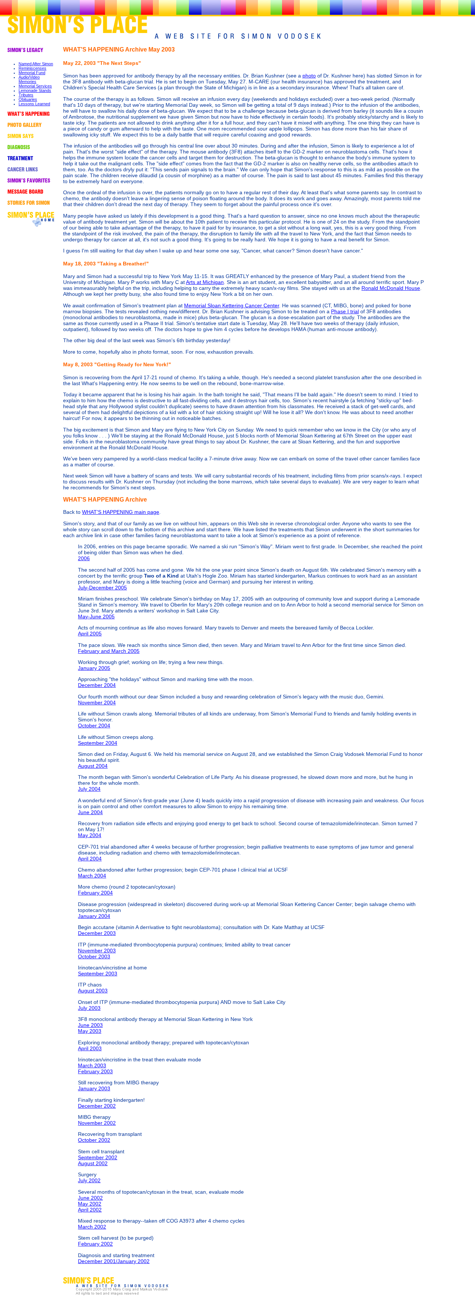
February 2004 (95, 893)
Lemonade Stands (35, 90)
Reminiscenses (32, 68)
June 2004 (90, 812)
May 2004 (89, 835)
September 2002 (97, 1157)
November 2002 (97, 1123)
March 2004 (92, 876)
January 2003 (94, 1088)
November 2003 (97, 950)
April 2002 (90, 1210)
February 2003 (95, 1071)
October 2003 (94, 956)
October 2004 (94, 725)
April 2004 (90, 859)
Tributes (26, 95)
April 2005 (90, 634)
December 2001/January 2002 (114, 1261)
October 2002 (94, 1140)
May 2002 (89, 1204)
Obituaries (28, 99)
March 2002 (92, 1227)
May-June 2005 (96, 616)
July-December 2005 (102, 588)
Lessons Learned (34, 104)
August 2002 (93, 1163)
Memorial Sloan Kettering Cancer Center (231, 305)
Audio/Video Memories (29, 79)
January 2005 (94, 668)
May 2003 (89, 1031)
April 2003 (90, 1048)
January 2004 (94, 916)
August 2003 (93, 991)
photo (309, 76)
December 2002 (97, 1106)
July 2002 (89, 1180)
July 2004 (89, 789)
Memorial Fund (32, 72)
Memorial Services (35, 86)
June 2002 (90, 1198)
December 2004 (97, 685)
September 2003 (97, 973)
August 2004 (93, 766)
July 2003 (89, 1008)
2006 (84, 558)
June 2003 (90, 1025)
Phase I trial (345, 311)
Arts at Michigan (205, 282)
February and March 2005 (109, 651)
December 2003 (97, 933)
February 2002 (95, 1244)
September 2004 (97, 743)
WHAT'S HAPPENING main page (120, 512)
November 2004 (97, 702)
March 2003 (92, 1065)
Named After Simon (36, 64)
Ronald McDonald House (390, 288)
